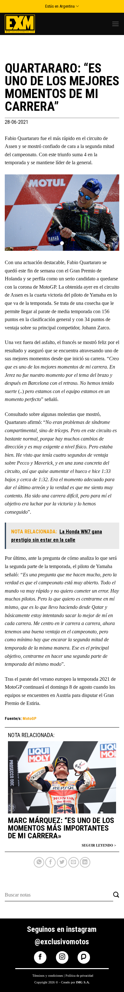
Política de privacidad (79, 975)
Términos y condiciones (47, 975)
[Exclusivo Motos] (28, 24)
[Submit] (116, 895)
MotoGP (30, 718)
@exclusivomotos (62, 941)
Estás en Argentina (60, 6)
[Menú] (115, 24)
